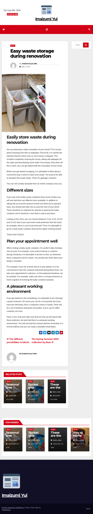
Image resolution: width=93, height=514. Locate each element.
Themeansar (6, 510)
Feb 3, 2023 (79, 440)
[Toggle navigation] (47, 29)
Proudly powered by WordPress (13, 508)
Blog (13, 45)
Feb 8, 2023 (12, 440)
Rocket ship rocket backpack (35, 437)
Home (88, 509)
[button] (89, 29)
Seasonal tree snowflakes (12, 389)
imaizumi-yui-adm (29, 63)
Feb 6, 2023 (35, 440)
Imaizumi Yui (46, 19)
